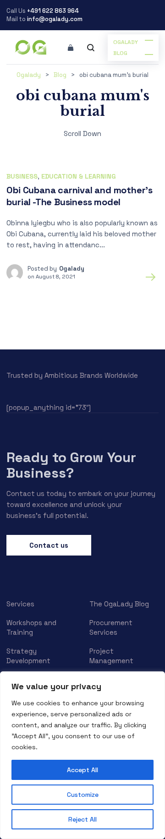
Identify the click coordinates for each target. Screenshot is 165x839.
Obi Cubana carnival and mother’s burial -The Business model (79, 196)
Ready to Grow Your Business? (71, 465)
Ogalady (71, 268)
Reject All (82, 819)
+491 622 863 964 (53, 11)
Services (20, 603)
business (22, 176)
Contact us (48, 545)
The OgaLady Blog (119, 603)
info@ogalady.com (54, 19)
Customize (83, 794)
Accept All (82, 770)
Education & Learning (78, 176)
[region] (82, 755)
